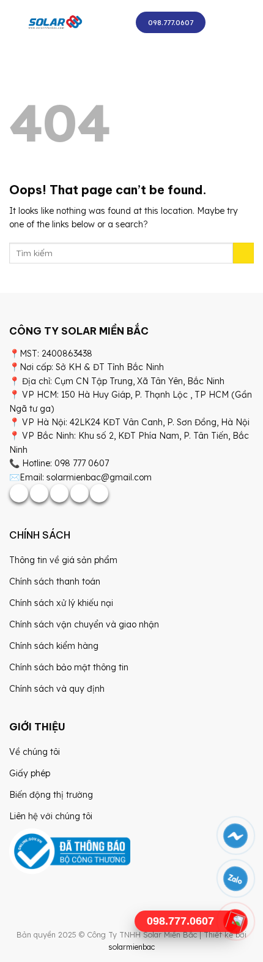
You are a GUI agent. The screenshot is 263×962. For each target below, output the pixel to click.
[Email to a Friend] (59, 493)
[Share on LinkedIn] (99, 493)
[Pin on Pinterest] (79, 493)
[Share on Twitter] (39, 493)
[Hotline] (235, 922)
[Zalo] (235, 879)
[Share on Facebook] (19, 493)
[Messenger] (235, 836)
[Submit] (243, 253)
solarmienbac (131, 947)
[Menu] (226, 22)
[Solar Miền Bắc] (55, 22)
